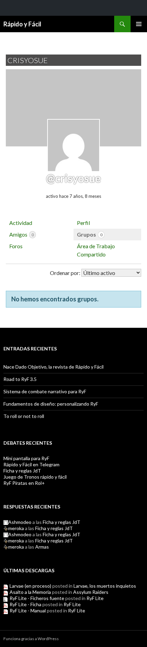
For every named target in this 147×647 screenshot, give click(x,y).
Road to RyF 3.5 (20, 379)
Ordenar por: (65, 272)
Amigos (21, 234)
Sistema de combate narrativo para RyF (44, 391)
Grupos (89, 234)
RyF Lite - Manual (28, 610)
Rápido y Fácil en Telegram (31, 464)
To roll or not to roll (23, 416)
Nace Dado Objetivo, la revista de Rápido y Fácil (53, 367)
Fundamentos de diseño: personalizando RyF (50, 404)
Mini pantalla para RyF (26, 458)
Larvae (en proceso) (30, 586)
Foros (16, 246)
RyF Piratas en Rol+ (24, 483)
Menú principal (139, 24)
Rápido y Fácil (22, 24)
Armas (42, 547)
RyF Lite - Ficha (25, 604)
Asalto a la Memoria (30, 592)
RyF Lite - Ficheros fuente (37, 598)
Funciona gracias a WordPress (31, 638)
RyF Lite (95, 598)
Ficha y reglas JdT (22, 471)
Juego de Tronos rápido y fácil (35, 477)
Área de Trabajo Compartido (96, 250)
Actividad (20, 222)
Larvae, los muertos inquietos (105, 586)
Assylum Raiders (90, 592)
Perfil (83, 222)
